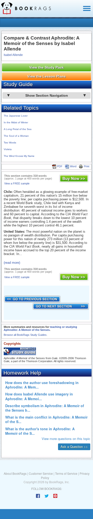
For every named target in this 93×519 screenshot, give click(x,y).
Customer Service (41, 473)
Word (73, 166)
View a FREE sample (17, 183)
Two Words (10, 142)
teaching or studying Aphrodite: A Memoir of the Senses (40, 328)
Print (86, 166)
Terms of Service (66, 473)
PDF (59, 166)
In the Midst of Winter (16, 122)
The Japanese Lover (16, 115)
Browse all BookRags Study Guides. (25, 334)
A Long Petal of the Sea (17, 129)
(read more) (12, 262)
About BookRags (15, 473)
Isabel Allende (13, 55)
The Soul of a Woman (16, 135)
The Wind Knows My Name (19, 156)
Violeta (8, 149)
